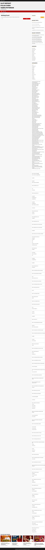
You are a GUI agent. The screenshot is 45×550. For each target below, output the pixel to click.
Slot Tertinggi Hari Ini (34, 103)
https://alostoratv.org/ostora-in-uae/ (36, 435)
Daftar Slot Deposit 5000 (35, 139)
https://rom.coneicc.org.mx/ (35, 472)
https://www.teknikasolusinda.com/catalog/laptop (38, 363)
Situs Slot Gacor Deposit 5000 (35, 153)
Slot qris (33, 352)
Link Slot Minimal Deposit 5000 (36, 152)
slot (32, 188)
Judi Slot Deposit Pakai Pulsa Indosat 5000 (37, 133)
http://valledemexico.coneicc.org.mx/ (36, 479)
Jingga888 (33, 218)
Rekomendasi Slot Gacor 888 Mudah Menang (37, 22)
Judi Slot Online (34, 119)
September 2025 (34, 49)
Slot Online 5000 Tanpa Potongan (36, 83)
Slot (32, 242)
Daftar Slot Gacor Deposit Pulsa (36, 107)
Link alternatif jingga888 (35, 396)
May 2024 (33, 54)
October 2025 (33, 48)
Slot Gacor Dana (34, 122)
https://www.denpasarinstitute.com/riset (37, 284)
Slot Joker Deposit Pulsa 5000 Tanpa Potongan (38, 149)
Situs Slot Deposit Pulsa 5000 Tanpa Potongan (38, 140)
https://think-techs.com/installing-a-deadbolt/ (37, 233)
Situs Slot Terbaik (34, 92)
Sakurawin (33, 72)
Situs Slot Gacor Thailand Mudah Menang (36, 40)
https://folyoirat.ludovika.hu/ (35, 454)
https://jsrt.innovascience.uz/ (35, 527)
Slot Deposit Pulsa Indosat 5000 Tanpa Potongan (38, 135)
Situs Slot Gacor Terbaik (35, 109)
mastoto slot (33, 408)
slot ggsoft (33, 451)
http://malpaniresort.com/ (35, 485)
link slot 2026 (33, 416)
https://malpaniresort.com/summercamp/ (37, 224)
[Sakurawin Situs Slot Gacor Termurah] (28, 539)
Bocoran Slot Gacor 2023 (35, 99)
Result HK (33, 313)
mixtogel (33, 70)
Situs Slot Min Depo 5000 (35, 165)
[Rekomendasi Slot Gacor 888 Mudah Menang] (6, 539)
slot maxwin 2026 (34, 429)
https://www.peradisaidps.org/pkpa (36, 423)
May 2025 (33, 51)
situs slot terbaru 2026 (35, 415)
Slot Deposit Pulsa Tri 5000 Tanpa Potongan (37, 134)
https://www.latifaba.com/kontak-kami (36, 488)
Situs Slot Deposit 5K (34, 95)
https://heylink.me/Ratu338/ (35, 182)
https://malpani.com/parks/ (35, 204)
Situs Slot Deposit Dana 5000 (35, 162)
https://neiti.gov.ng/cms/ (35, 296)
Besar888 (33, 249)
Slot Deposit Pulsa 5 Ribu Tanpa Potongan (7, 5)
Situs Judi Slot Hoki (34, 114)
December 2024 (34, 53)
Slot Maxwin (33, 267)
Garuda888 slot (34, 203)
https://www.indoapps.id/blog (35, 293)
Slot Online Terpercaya (35, 91)
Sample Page (4, 11)
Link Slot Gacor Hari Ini (35, 87)
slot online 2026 (34, 428)
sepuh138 (33, 73)
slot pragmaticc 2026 (34, 507)
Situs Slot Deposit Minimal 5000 (36, 157)
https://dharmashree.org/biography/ (36, 393)
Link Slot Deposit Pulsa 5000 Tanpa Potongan (37, 128)
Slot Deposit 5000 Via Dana (35, 138)
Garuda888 (33, 196)
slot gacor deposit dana (35, 524)
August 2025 (33, 50)
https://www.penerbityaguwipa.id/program (37, 322)
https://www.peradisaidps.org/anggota (36, 273)
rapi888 (33, 71)
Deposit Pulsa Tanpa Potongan (36, 101)
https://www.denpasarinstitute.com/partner (37, 357)
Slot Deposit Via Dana (34, 88)
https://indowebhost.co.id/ (35, 185)
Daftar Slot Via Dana (34, 113)
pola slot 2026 (34, 530)
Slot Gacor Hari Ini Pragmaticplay (15, 544)
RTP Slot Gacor (34, 102)
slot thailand (33, 399)
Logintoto (33, 212)
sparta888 (33, 501)
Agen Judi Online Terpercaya (35, 93)
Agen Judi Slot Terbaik (35, 90)
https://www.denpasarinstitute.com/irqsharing (37, 457)
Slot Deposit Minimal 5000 (35, 142)
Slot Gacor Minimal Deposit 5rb (36, 124)
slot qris (33, 476)
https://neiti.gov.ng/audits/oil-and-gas (36, 432)
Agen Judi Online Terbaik (35, 85)
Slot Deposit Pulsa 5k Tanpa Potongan (36, 123)
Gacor (32, 276)
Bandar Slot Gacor (34, 121)
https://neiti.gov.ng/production (35, 287)
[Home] (1, 11)
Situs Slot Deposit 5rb (34, 148)
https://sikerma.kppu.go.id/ (35, 351)
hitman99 (33, 68)
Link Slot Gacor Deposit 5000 (35, 160)
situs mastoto (33, 405)
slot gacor (33, 339)
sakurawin (33, 387)
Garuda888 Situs (34, 259)
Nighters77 (6, 545)
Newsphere (24, 549)
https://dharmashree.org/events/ (36, 390)
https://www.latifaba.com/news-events (37, 510)
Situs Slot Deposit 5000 (35, 127)
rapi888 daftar (33, 482)
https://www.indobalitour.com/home (36, 360)
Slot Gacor (33, 118)
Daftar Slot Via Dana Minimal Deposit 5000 (37, 132)
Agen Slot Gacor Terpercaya (35, 42)
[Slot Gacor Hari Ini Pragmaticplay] (17, 539)
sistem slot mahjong (34, 366)
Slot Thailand (33, 252)
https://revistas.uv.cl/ (34, 319)
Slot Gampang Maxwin (34, 82)
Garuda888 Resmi (34, 197)
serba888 (33, 517)
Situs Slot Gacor (34, 98)
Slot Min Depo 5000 (34, 150)
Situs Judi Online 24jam (35, 106)
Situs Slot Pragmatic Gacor (35, 112)
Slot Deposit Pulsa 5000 (35, 129)
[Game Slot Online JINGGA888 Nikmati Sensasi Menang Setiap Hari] (39, 539)
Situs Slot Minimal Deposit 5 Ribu (36, 158)
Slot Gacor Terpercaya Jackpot (35, 108)
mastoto (33, 404)
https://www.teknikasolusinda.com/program (37, 270)
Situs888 (33, 336)
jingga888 (33, 69)
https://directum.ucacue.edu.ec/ (36, 304)
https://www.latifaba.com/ (35, 494)
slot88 (33, 345)
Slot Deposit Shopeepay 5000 (35, 137)
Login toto (33, 213)
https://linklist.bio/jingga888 (35, 173)
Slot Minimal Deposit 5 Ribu (35, 143)
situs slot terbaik (34, 74)
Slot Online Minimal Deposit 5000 (36, 168)
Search (34, 15)
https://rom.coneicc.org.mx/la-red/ (36, 504)
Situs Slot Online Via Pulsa (35, 97)
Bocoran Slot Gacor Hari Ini (35, 104)
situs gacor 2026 (34, 529)
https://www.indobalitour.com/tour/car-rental (37, 348)
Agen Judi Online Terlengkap (35, 96)
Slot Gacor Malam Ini (34, 308)
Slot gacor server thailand (35, 243)
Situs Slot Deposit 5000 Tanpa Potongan (37, 166)
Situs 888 (33, 239)
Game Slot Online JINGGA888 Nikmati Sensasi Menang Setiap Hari (39, 544)
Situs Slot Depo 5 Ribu (35, 159)
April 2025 (33, 52)
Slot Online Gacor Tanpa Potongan (36, 81)
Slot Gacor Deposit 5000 (35, 126)
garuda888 (33, 473)
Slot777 (33, 290)
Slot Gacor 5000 (34, 86)
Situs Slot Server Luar (34, 111)
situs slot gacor (34, 340)
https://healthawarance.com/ (35, 221)
